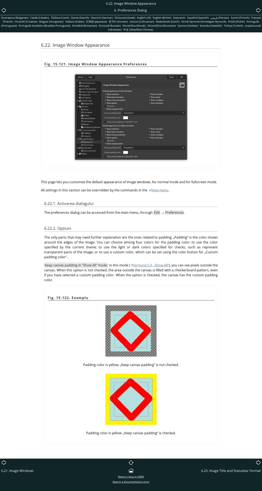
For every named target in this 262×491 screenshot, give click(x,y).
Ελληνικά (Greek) (125, 17)
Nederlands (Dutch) (168, 21)
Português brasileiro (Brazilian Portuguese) (44, 25)
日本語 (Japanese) (96, 21)
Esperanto (179, 17)
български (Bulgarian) (14, 17)
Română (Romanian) (84, 25)
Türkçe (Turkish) (233, 25)
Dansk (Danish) (80, 17)
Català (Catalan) (39, 17)
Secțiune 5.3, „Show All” (151, 265)
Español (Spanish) (198, 17)
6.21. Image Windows (17, 470)
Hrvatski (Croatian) (26, 21)
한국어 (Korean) (118, 21)
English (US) (144, 17)
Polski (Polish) (236, 21)
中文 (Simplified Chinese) (138, 29)
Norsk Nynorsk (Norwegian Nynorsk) (203, 21)
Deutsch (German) (102, 17)
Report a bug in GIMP (131, 476)
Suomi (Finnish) (240, 17)
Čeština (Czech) (60, 17)
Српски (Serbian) (187, 25)
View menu (159, 190)
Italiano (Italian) (74, 21)
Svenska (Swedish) (211, 25)
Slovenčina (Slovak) (134, 25)
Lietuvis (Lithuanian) (141, 21)
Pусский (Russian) (110, 25)
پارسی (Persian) (219, 17)
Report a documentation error (131, 482)
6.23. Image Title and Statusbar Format (231, 470)
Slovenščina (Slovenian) (161, 25)
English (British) (162, 17)
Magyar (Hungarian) (51, 21)
